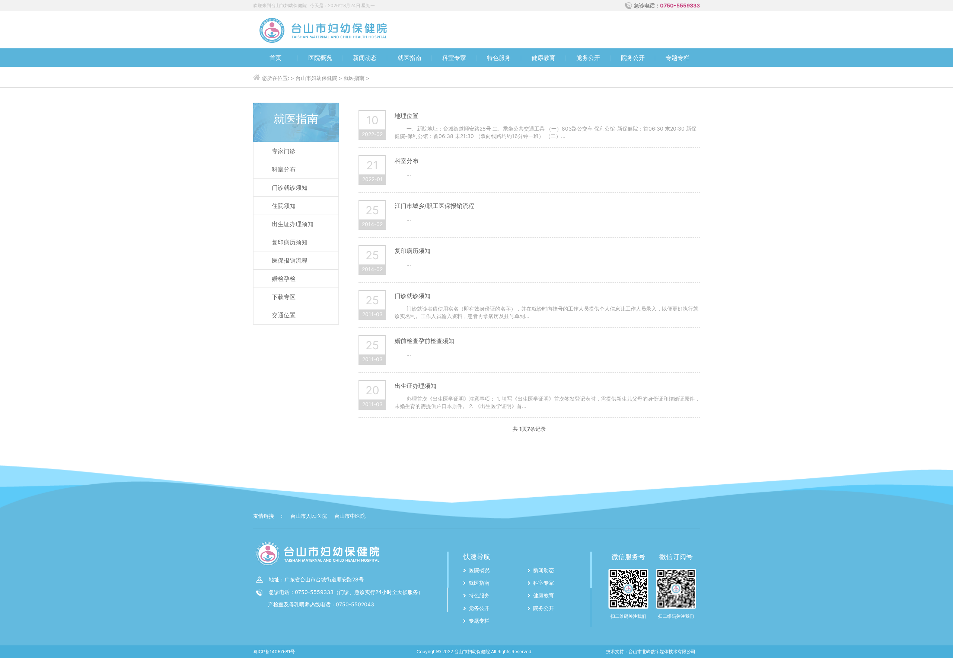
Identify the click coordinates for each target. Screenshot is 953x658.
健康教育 (543, 57)
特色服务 (499, 57)
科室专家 (454, 57)
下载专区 (284, 297)
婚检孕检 (284, 278)
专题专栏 (677, 57)
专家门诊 (284, 151)
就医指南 (409, 57)
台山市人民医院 (308, 516)
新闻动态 (365, 57)
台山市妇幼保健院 (316, 78)
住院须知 (284, 205)
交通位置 (284, 315)
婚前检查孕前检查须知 (424, 340)
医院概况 (320, 57)
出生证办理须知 (292, 224)
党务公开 (588, 57)
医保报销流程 (289, 260)
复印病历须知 (289, 242)
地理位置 (406, 115)
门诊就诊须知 (289, 187)
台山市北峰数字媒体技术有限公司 (661, 651)
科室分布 (284, 169)
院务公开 (633, 57)
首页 (275, 57)
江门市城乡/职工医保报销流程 (434, 205)
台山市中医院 (350, 516)
